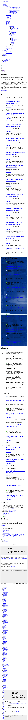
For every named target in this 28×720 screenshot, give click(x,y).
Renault (13, 43)
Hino (12, 27)
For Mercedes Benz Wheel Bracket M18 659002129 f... (13, 275)
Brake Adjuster (9, 48)
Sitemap (5, 531)
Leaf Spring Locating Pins (9, 536)
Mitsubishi (13, 32)
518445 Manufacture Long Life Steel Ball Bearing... (15, 330)
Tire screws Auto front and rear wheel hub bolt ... (15, 414)
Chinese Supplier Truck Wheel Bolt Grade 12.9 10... (14, 195)
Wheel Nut (8, 16)
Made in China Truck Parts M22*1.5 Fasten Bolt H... (13, 125)
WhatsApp (6, 541)
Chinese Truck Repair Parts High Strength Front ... (15, 288)
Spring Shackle (12, 31)
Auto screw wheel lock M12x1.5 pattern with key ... (15, 448)
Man (12, 38)
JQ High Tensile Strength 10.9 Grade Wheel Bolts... (14, 166)
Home (4, 4)
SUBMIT (3, 525)
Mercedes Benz (14, 28)
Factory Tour (9, 58)
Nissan (12, 42)
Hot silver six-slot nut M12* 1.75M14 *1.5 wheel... (13, 341)
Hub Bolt (8, 6)
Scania (12, 29)
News (4, 50)
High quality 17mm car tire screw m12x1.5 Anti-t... (15, 471)
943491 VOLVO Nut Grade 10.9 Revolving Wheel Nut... (15, 139)
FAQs (4, 54)
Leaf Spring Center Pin (20, 535)
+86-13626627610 (10, 508)
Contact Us (5, 60)
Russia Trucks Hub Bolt (14, 12)
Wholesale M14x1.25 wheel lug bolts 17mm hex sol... (14, 267)
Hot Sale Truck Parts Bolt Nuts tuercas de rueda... (14, 180)
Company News (9, 51)
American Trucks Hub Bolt (14, 7)
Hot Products (6, 530)
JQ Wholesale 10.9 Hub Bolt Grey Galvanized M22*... (14, 223)
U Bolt (7, 17)
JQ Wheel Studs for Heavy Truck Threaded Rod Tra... (15, 153)
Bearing (7, 20)
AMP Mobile (6, 533)
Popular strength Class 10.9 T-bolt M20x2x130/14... (14, 102)
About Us (5, 55)
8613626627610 (11, 511)
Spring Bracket (12, 34)
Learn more (8, 107)
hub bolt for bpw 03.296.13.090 (15, 308)
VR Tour (5, 61)
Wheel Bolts (8, 15)
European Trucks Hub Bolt (14, 8)
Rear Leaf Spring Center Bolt (9, 534)
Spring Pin (8, 22)
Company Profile (9, 56)
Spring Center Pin (20, 534)
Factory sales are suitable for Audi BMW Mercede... (14, 425)
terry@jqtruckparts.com (11, 510)
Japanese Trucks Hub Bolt (14, 10)
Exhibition (8, 59)
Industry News (9, 53)
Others (7, 49)
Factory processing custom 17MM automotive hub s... (13, 484)
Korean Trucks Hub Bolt (14, 11)
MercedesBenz (14, 39)
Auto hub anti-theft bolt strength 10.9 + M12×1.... (15, 460)
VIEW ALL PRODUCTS (6, 345)
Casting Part (8, 24)
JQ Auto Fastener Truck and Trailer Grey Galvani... (14, 209)
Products (5, 5)
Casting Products (15, 13)
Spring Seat (11, 26)
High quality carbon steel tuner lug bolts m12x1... (14, 496)
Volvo (12, 33)
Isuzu (12, 37)
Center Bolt (8, 18)
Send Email (3, 540)
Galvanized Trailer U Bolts (9, 535)
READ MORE (4, 90)
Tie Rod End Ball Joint (11, 46)
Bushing (8, 21)
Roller (7, 23)
